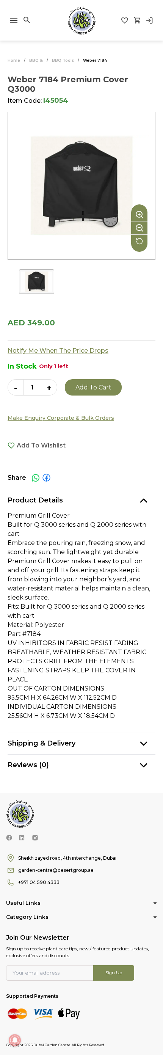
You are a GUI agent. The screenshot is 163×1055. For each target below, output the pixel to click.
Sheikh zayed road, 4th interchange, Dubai (67, 858)
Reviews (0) (28, 765)
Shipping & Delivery (41, 743)
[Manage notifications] (15, 1040)
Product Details (35, 500)
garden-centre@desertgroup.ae (56, 870)
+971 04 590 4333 (39, 882)
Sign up (113, 972)
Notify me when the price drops (58, 350)
